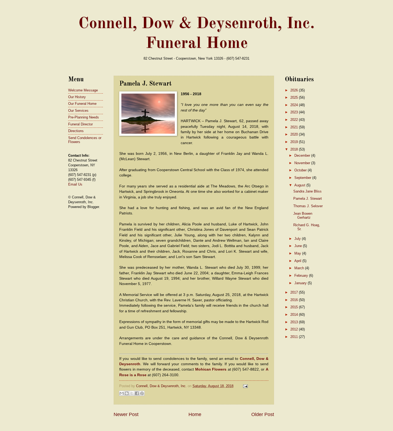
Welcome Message (83, 90)
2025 (294, 97)
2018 (294, 149)
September (303, 178)
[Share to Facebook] (137, 393)
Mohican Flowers (211, 369)
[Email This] (121, 393)
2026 (294, 90)
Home (194, 414)
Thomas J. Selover (308, 206)
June (298, 246)
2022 (294, 120)
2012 (294, 329)
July (298, 239)
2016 (294, 300)
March (299, 268)
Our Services (78, 111)
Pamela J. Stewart (307, 199)
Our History (77, 97)
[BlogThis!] (126, 393)
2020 (294, 134)
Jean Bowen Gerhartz (302, 215)
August (300, 185)
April (298, 261)
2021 (294, 127)
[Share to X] (131, 393)
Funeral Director (80, 124)
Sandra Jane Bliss (307, 191)
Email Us (75, 184)
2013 (294, 322)
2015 (294, 307)
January (301, 283)
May (298, 253)
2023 (294, 112)
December (302, 155)
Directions (76, 131)
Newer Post (126, 414)
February (301, 276)
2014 (294, 315)
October (301, 170)
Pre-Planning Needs (83, 117)
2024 (294, 105)
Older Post (262, 414)
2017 (294, 292)
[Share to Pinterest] (142, 393)
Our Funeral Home (82, 104)
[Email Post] (244, 386)
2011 (294, 337)
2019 (294, 142)
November (302, 163)
